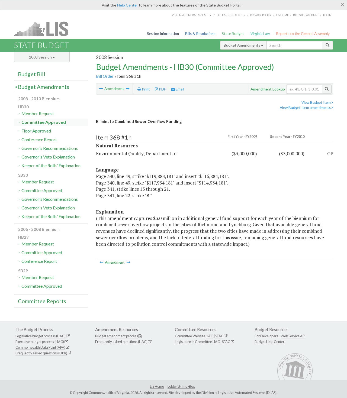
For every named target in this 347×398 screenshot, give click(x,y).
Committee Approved (43, 122)
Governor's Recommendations (49, 148)
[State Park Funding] (101, 88)
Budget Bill (31, 74)
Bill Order (105, 76)
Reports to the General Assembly (303, 33)
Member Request (37, 113)
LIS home (282, 15)
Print (145, 89)
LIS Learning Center (231, 15)
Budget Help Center (269, 341)
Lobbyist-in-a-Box (181, 386)
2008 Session (41, 57)
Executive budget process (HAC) (39, 341)
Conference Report (39, 139)
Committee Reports (42, 301)
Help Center (127, 5)
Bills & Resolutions (200, 33)
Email (179, 89)
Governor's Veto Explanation (48, 156)
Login (327, 15)
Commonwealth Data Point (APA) (40, 347)
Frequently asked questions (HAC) (121, 341)
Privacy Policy (260, 15)
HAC (209, 336)
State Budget (233, 33)
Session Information (163, 33)
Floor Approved (36, 130)
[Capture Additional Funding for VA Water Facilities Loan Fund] (128, 88)
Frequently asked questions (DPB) (41, 353)
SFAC (219, 336)
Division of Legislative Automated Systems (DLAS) (239, 392)
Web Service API (293, 336)
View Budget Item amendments (306, 107)
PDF (162, 89)
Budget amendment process (116, 336)
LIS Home (157, 386)
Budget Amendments (242, 45)
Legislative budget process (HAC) (40, 336)
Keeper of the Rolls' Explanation (51, 165)
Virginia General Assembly (191, 15)
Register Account (306, 15)
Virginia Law (260, 33)
